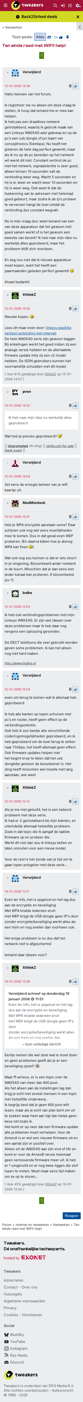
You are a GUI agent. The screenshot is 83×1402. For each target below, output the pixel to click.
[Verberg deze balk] (78, 17)
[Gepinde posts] (67, 37)
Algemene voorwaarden (24, 1301)
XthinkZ (29, 294)
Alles (40, 37)
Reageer (72, 1215)
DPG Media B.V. (61, 1386)
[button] (5, 5)
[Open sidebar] (80, 26)
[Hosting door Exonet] (25, 1258)
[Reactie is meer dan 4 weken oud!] (17, 86)
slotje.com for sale (60, 446)
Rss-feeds (18, 1355)
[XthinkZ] (15, 295)
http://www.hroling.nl (20, 663)
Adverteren (13, 1280)
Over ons (29, 1287)
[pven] (15, 392)
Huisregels (13, 1294)
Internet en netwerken (32, 1225)
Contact (11, 1287)
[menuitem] (55, 5)
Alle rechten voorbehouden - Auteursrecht (38, 1390)
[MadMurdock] (15, 503)
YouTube (17, 1341)
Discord (17, 1362)
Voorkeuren (32, 1314)
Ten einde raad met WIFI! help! (40, 1226)
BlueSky (17, 1334)
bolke (27, 592)
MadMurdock (34, 502)
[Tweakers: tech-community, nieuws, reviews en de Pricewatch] (27, 5)
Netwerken (13, 27)
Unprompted (18, 446)
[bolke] (15, 593)
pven (27, 391)
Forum (7, 1225)
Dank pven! (13, 450)
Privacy (10, 1308)
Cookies (11, 1314)
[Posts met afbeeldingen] (49, 37)
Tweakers (12, 1386)
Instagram (18, 1348)
